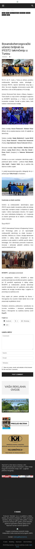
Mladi (8, 14)
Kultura (4, 14)
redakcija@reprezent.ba (20, 537)
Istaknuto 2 (22, 13)
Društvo (28, 13)
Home (3, 10)
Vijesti (8, 10)
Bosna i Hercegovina (14, 13)
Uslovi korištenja (27, 542)
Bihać (12, 10)
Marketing (11, 542)
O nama (5, 542)
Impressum (19, 542)
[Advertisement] (17, 29)
